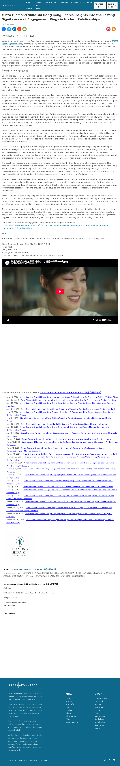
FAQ (76, 2)
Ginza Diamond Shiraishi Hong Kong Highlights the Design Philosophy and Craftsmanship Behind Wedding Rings (69, 397)
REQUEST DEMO (99, 6)
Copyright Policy (99, 708)
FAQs (97, 713)
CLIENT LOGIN (111, 6)
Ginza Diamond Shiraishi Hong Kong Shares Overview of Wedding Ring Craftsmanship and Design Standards (68, 409)
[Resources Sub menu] (91, 2)
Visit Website (9, 605)
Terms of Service (99, 702)
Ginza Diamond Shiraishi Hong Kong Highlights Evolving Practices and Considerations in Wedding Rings (68, 487)
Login (97, 728)
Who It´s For (38, 5)
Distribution (67, 2)
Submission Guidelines (100, 717)
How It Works (29, 5)
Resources (84, 2)
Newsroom (99, 725)
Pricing (48, 2)
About (56, 2)
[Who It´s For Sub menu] (42, 5)
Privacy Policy (101, 698)
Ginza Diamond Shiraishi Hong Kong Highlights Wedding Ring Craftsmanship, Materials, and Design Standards (69, 454)
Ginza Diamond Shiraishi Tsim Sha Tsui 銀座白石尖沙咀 (70, 393)
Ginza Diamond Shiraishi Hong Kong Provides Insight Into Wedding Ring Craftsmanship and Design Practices (68, 400)
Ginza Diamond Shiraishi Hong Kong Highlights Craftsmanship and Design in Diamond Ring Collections (66, 439)
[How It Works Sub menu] (33, 5)
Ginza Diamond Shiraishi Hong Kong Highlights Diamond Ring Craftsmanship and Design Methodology (65, 424)
